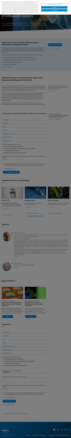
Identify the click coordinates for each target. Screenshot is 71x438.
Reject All (54, 7)
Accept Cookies (54, 10)
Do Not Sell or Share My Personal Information (54, 4)
